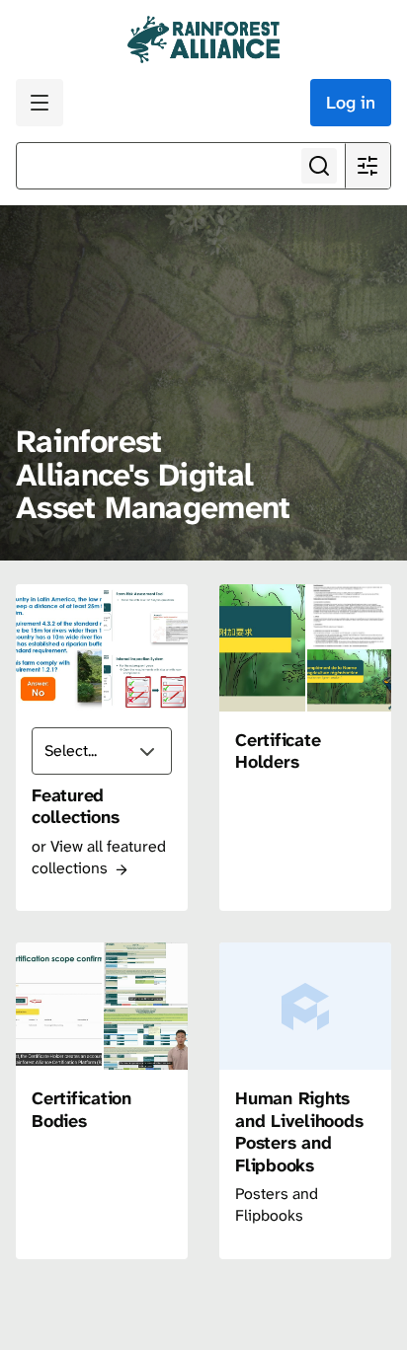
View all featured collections (99, 857)
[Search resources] (319, 166)
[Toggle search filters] (367, 165)
